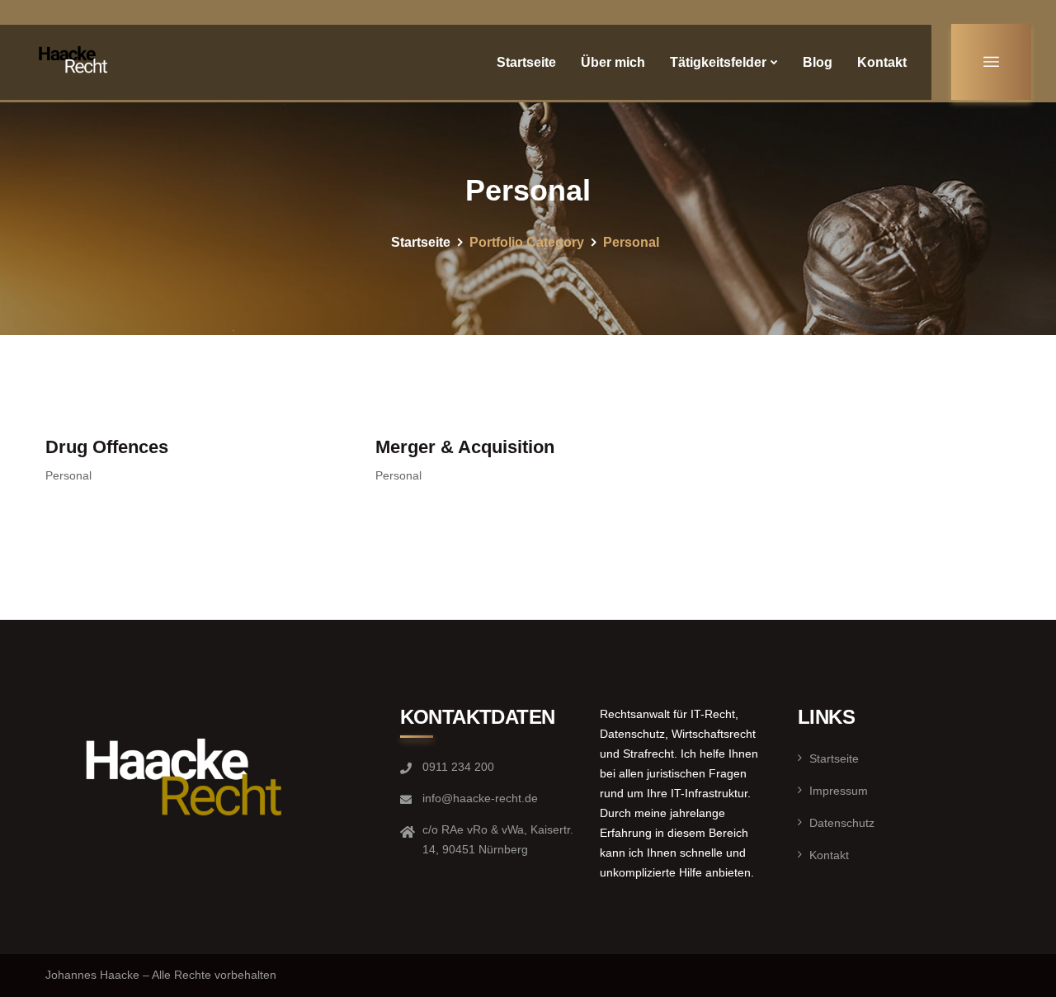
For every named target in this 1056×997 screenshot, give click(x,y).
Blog (817, 62)
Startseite (526, 62)
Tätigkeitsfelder (718, 62)
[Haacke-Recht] (76, 61)
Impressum (838, 790)
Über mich (613, 62)
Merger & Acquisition (464, 447)
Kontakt (882, 62)
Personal (68, 475)
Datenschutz (841, 822)
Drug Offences (106, 447)
